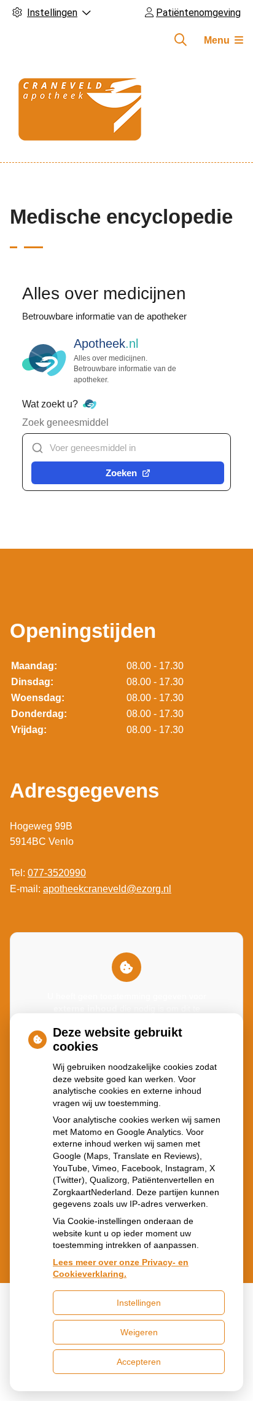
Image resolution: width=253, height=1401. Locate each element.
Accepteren (139, 1362)
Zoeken (121, 473)
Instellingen (139, 1303)
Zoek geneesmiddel (65, 422)
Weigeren (139, 1332)
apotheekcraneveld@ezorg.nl (107, 889)
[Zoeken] (180, 39)
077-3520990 (57, 873)
